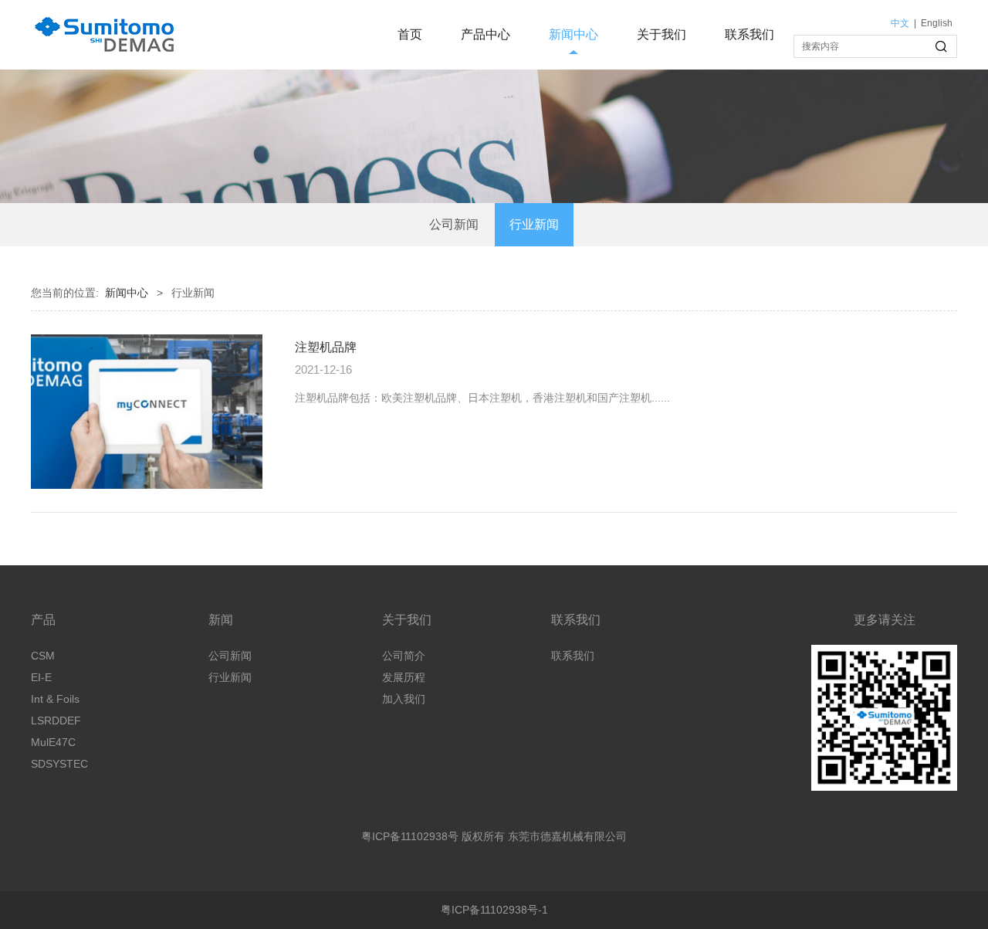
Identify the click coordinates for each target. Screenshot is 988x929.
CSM (43, 655)
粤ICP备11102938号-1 (494, 910)
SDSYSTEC (59, 764)
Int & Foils (55, 699)
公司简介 (403, 655)
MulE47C (53, 742)
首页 (410, 34)
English (936, 23)
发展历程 (403, 677)
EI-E (41, 677)
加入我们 (403, 699)
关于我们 (661, 34)
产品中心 (485, 34)
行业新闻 (534, 224)
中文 (900, 23)
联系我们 (749, 34)
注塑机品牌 (326, 347)
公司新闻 (454, 224)
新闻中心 (573, 34)
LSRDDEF (56, 720)
